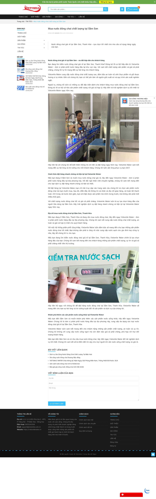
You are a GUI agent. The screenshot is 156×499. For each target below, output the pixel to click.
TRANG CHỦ (23, 17)
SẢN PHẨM (46, 17)
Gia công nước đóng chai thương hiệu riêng (65, 357)
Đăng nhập (114, 442)
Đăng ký (113, 446)
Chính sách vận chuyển (87, 423)
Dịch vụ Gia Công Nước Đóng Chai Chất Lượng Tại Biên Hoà (71, 354)
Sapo (94, 454)
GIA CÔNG (59, 17)
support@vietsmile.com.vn (31, 427)
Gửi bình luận (57, 404)
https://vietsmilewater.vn (32, 429)
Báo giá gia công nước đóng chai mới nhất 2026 (67, 367)
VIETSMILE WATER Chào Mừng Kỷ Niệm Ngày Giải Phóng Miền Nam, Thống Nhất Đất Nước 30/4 (84, 360)
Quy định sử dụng (85, 431)
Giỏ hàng (134, 9)
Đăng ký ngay (106, 2)
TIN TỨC (70, 17)
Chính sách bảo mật (86, 420)
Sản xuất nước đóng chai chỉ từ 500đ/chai (65, 364)
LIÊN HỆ (82, 17)
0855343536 (30, 424)
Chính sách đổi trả (85, 427)
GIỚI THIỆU (35, 17)
